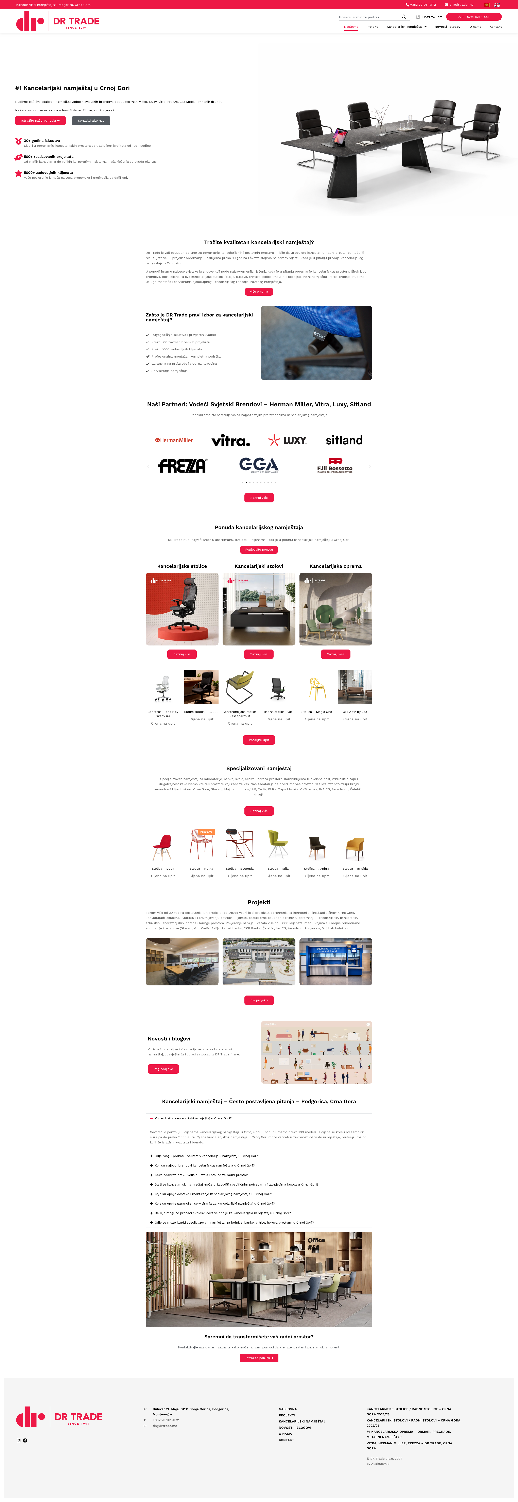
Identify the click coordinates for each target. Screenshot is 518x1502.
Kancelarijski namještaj (404, 27)
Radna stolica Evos (278, 712)
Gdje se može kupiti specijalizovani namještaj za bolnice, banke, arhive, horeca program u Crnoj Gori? (234, 1222)
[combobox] (368, 17)
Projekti (372, 27)
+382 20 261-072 (166, 1420)
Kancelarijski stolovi (259, 566)
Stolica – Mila (278, 868)
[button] (148, 466)
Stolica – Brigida (355, 868)
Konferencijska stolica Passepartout (240, 714)
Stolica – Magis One (316, 712)
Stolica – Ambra (316, 868)
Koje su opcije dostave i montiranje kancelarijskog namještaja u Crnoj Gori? (213, 1194)
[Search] (404, 17)
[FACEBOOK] (25, 1442)
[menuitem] (487, 5)
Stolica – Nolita (201, 868)
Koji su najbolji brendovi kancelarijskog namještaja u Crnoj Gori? (205, 1165)
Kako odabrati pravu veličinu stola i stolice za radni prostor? (202, 1175)
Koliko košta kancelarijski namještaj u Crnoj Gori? (193, 1118)
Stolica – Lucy (163, 868)
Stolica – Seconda (240, 868)
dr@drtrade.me (165, 1426)
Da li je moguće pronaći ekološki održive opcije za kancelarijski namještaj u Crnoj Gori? (223, 1213)
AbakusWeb (380, 1464)
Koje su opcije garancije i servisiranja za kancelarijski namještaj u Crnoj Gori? (215, 1203)
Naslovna (351, 27)
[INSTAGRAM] (18, 1442)
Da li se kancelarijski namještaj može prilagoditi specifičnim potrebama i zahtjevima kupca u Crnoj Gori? (236, 1184)
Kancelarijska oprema (336, 566)
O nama (475, 27)
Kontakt (495, 27)
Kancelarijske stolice (182, 566)
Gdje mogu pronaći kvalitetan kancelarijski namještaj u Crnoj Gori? (207, 1156)
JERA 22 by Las (355, 712)
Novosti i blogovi (448, 27)
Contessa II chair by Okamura (163, 714)
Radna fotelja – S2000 (201, 712)
